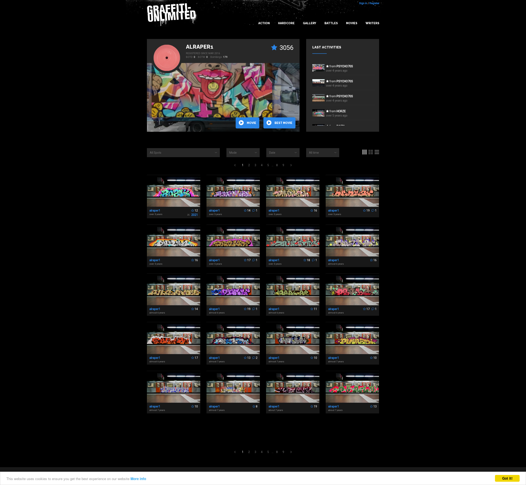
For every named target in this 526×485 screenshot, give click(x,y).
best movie (283, 123)
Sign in (363, 3)
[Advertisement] (509, 403)
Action (264, 23)
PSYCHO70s (345, 66)
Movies (351, 23)
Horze (341, 111)
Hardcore (286, 23)
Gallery (309, 23)
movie (251, 123)
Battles (331, 23)
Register (374, 3)
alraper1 (199, 47)
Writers (372, 23)
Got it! (507, 478)
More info (138, 478)
